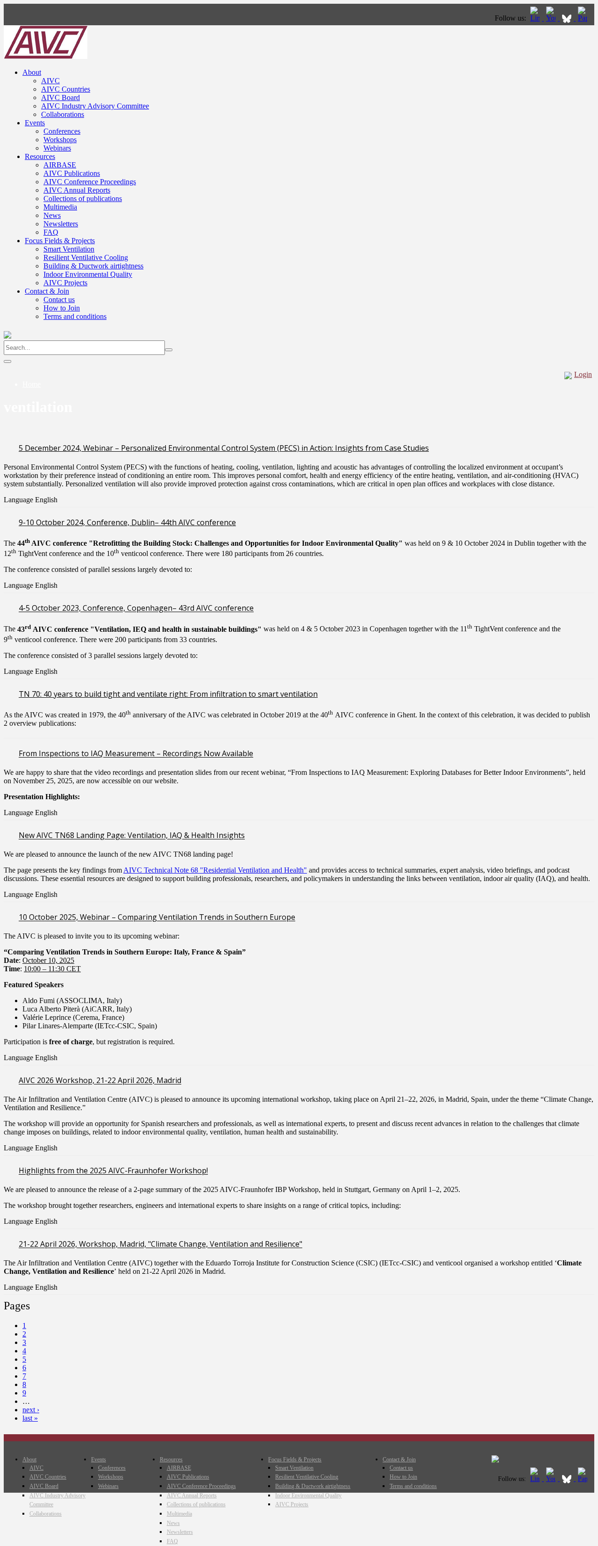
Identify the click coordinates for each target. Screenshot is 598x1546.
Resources (40, 156)
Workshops (60, 140)
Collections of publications (82, 198)
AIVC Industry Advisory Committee (95, 106)
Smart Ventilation (68, 249)
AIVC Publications (71, 173)
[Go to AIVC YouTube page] (552, 18)
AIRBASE (59, 165)
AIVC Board (60, 97)
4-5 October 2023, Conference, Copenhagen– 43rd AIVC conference (136, 608)
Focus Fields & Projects (60, 241)
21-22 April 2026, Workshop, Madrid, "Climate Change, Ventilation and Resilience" (160, 1244)
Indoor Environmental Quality (87, 274)
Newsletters (60, 224)
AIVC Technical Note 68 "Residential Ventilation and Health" (215, 870)
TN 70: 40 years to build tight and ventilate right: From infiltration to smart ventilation (168, 694)
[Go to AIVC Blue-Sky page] (568, 18)
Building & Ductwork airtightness (93, 266)
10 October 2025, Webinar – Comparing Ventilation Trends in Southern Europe (157, 917)
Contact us (59, 299)
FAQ (50, 232)
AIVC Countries (65, 89)
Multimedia (60, 207)
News (52, 215)
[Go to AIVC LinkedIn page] (536, 18)
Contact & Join (47, 291)
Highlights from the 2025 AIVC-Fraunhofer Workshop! (113, 1171)
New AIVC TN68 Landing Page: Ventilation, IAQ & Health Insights (132, 836)
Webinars (57, 148)
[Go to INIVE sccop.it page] (585, 18)
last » (30, 1418)
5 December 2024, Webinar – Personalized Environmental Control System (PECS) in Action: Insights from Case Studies (224, 448)
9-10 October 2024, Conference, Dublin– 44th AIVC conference (127, 522)
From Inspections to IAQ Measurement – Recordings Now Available (136, 754)
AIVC (50, 81)
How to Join (61, 308)
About (31, 72)
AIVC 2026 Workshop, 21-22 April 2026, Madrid (100, 1081)
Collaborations (62, 114)
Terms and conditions (75, 316)
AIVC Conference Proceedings (89, 182)
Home (31, 384)
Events (35, 123)
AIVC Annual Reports (76, 190)
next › (30, 1410)
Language (19, 500)
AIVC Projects (65, 283)
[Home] (45, 56)
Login (583, 374)
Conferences (61, 131)
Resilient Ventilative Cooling (85, 257)
